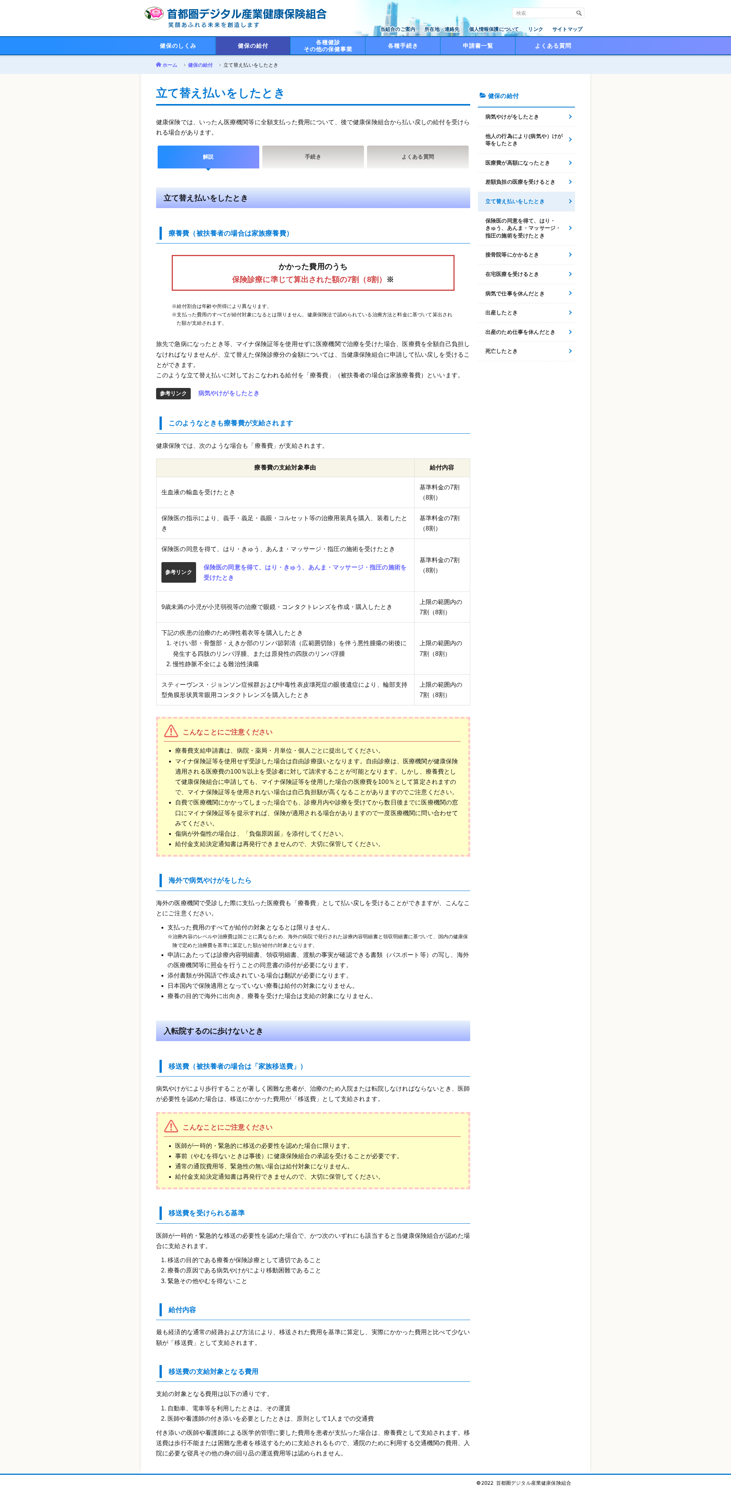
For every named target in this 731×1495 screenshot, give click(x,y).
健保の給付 (200, 65)
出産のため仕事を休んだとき (520, 332)
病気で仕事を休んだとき (515, 293)
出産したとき (501, 312)
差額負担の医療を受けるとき (520, 182)
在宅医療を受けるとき (512, 274)
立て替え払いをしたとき (515, 201)
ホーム (170, 65)
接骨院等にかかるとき (512, 255)
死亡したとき (501, 351)
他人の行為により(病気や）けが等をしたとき (524, 140)
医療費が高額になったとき (517, 163)
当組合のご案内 (397, 29)
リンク (535, 29)
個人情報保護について (494, 29)
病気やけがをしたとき (229, 393)
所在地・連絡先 (442, 29)
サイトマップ (567, 29)
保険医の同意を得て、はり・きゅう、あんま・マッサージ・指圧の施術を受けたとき (523, 228)
